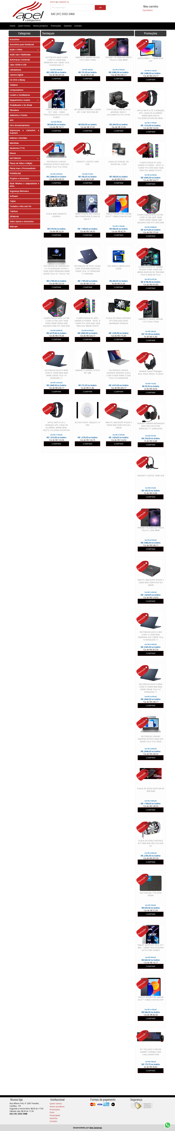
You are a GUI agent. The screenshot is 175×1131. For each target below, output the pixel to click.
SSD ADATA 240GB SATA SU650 (118, 267)
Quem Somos (24, 25)
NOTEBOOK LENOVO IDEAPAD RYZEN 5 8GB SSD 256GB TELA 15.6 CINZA (150, 739)
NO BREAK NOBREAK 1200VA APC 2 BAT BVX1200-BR (87, 110)
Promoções (56, 25)
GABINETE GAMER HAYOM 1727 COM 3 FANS (150, 320)
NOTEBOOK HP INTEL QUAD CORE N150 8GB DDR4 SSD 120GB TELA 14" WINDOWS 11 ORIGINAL (87, 270)
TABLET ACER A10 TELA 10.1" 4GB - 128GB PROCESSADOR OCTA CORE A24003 (150, 947)
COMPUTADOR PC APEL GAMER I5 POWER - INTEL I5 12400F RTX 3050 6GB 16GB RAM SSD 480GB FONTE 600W (151, 167)
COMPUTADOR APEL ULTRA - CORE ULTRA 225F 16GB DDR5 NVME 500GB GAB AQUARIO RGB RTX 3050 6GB (150, 218)
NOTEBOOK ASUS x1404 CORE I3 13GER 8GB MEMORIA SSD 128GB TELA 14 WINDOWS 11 (150, 636)
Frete (52, 1112)
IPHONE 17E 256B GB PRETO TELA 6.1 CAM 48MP (150, 529)
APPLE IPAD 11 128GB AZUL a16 (151, 59)
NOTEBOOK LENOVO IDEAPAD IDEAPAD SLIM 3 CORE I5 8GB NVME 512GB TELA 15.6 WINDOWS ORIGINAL (119, 375)
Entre (52, 2)
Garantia (68, 25)
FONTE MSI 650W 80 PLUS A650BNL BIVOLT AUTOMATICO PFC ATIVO (119, 112)
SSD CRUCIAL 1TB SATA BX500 (150, 894)
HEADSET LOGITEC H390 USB (150, 475)
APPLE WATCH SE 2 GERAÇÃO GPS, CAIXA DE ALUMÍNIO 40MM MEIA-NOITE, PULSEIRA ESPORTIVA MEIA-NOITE (150, 115)
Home (12, 25)
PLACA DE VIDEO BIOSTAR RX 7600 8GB (150, 789)
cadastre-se (63, 2)
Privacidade (55, 1115)
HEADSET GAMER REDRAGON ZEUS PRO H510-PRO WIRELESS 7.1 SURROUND (150, 426)
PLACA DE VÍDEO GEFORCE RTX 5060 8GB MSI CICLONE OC (150, 843)
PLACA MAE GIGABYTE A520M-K (56, 215)
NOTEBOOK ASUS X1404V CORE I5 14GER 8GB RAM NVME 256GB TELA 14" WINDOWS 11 (150, 688)
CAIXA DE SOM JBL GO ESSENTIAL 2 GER (118, 162)
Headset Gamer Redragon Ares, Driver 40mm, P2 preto (150, 372)
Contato (78, 25)
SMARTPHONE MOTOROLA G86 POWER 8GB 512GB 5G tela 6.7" (87, 216)
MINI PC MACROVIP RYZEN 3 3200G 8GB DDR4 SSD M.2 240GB (151, 582)
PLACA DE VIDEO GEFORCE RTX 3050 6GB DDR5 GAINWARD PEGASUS (118, 321)
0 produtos (148, 10)
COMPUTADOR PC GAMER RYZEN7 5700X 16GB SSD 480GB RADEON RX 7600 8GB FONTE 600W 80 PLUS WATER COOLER (150, 272)
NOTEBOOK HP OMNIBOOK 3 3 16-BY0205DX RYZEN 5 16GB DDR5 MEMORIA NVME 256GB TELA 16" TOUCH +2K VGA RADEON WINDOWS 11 (56, 271)
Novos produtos (40, 25)
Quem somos (56, 1103)
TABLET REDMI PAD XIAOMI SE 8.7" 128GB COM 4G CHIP (151, 998)
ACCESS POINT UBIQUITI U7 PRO (87, 423)
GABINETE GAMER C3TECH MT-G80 (87, 371)
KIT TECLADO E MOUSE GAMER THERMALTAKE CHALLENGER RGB (150, 1052)
